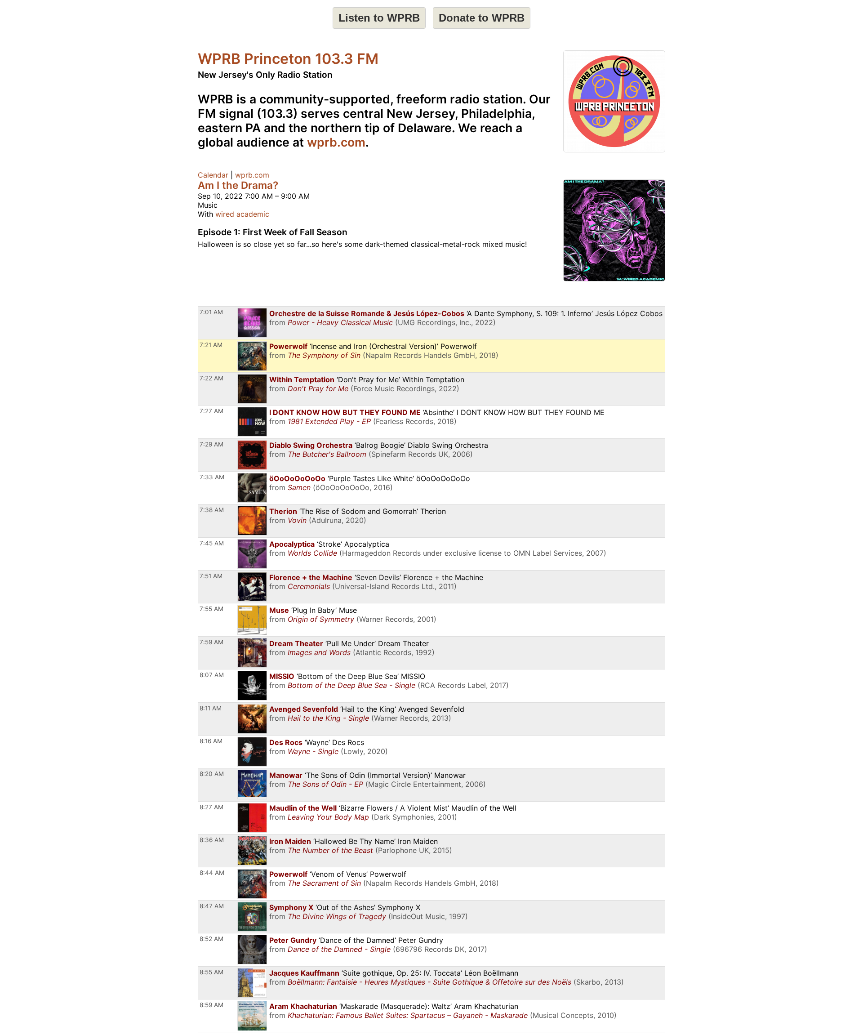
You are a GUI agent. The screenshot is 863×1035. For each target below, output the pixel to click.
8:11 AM (211, 708)
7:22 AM (211, 378)
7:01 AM (211, 312)
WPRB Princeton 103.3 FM (288, 58)
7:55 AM (211, 608)
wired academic (242, 214)
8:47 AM (212, 906)
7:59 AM (211, 642)
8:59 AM (211, 1004)
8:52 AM (211, 938)
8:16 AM (211, 741)
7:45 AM (212, 543)
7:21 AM (211, 344)
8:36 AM (212, 839)
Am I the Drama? (238, 185)
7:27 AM (211, 411)
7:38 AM (212, 509)
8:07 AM (212, 674)
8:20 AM (212, 773)
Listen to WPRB (379, 18)
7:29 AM (211, 444)
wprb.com (336, 142)
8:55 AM (211, 972)
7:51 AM (211, 576)
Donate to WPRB (482, 18)
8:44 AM (212, 872)
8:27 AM (211, 807)
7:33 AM (212, 477)
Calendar (213, 174)
